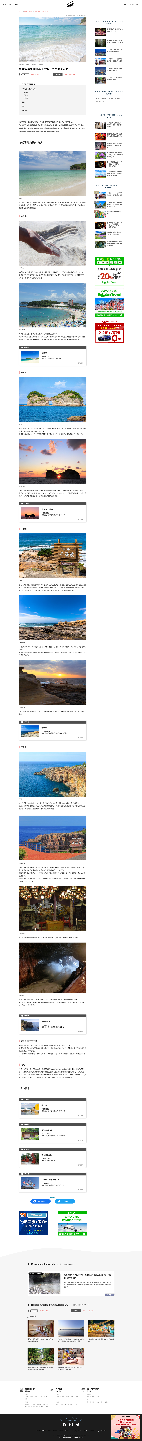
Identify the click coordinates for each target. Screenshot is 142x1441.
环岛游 (102, 101)
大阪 (41, 1397)
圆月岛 (26, 92)
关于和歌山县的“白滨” (29, 89)
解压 (119, 98)
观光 (57, 1404)
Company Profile (76, 1431)
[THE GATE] (71, 4)
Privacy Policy (52, 1431)
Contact (92, 1431)
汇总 (23, 106)
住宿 (71, 1404)
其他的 (106, 1402)
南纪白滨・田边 (35, 74)
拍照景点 (34, 64)
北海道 (26, 1397)
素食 (93, 1397)
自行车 (97, 98)
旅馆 (97, 101)
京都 (36, 1397)
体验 (62, 1404)
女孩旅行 (22, 64)
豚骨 (88, 1402)
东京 (31, 1397)
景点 (10, 4)
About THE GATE (41, 1431)
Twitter (65, 1201)
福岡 (45, 1397)
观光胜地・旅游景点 (42, 1404)
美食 (42, 1406)
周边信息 (25, 110)
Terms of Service (64, 1431)
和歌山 (31, 12)
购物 (16, 4)
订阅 (88, 1397)
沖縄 (26, 1399)
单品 (98, 1397)
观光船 (114, 98)
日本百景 (41, 64)
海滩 (28, 64)
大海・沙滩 (72, 74)
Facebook (41, 1201)
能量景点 (104, 98)
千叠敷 (26, 95)
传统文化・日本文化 (30, 1404)
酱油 (98, 1402)
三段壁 (26, 98)
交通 (23, 102)
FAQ (85, 1431)
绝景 (66, 74)
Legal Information (101, 1431)
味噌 (93, 1402)
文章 (4, 4)
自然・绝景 (27, 1406)
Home (21, 12)
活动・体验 (36, 1406)
